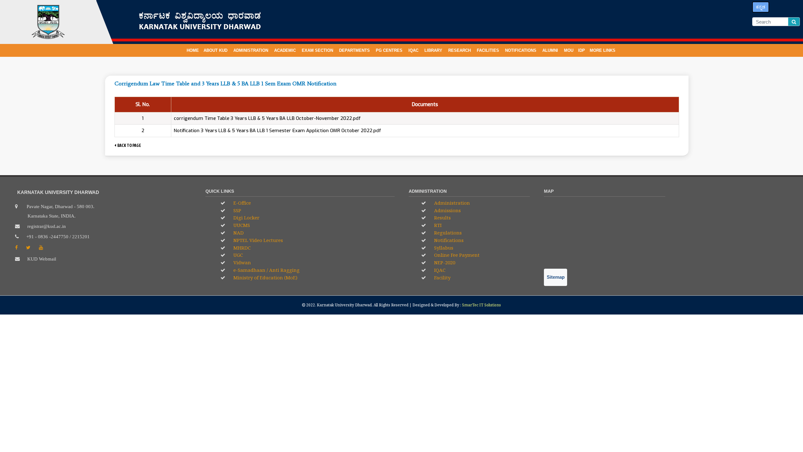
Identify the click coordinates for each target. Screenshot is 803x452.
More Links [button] (603, 50)
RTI (437, 225)
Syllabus (443, 248)
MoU (568, 50)
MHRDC (241, 248)
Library (434, 50)
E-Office (241, 203)
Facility (441, 277)
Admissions (447, 210)
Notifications (448, 240)
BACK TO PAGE (128, 145)
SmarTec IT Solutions (481, 305)
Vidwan (241, 262)
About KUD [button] (216, 50)
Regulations (447, 232)
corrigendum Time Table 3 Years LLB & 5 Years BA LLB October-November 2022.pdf (267, 118)
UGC (237, 255)
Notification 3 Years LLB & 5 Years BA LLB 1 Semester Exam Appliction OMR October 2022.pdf (277, 130)
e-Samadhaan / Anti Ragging (266, 270)
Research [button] (460, 50)
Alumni (550, 50)
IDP (581, 50)
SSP (236, 210)
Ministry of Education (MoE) (264, 277)
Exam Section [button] (318, 50)
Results (442, 217)
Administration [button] (251, 50)
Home (193, 50)
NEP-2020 (444, 262)
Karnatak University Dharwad (344, 305)
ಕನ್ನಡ (760, 6)
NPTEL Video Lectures (257, 240)
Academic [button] (285, 50)
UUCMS (241, 225)
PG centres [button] (390, 50)
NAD (238, 232)
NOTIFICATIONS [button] (521, 50)
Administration (451, 203)
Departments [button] (355, 50)
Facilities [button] (488, 50)
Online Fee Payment (456, 255)
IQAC (414, 50)
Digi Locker (245, 217)
